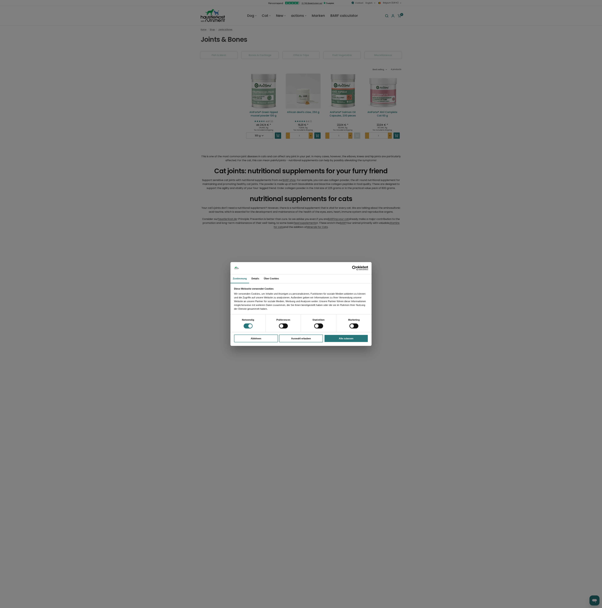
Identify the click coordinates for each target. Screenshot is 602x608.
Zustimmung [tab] (240, 278)
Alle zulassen (346, 338)
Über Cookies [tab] (271, 278)
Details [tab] (255, 278)
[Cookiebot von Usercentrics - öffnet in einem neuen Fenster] (354, 268)
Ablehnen (256, 338)
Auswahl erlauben (301, 338)
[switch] (283, 325)
